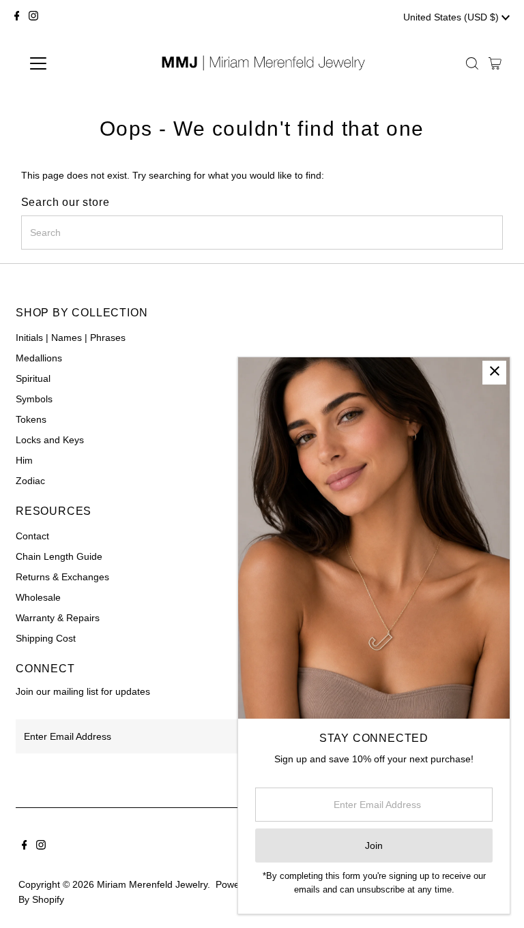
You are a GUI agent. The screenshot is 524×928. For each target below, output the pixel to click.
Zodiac (30, 480)
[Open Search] (472, 63)
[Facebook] (17, 17)
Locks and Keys (50, 439)
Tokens (31, 419)
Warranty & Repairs (58, 617)
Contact (32, 535)
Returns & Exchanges (62, 576)
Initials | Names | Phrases (71, 337)
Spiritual (33, 378)
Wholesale (38, 597)
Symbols (34, 398)
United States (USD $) (452, 17)
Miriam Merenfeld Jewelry (152, 884)
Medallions (39, 358)
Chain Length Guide (59, 556)
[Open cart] (495, 63)
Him (24, 460)
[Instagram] (33, 17)
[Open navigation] (78, 63)
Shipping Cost (46, 638)
